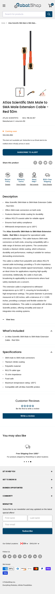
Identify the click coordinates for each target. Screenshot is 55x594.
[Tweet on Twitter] (45, 163)
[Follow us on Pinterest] (20, 556)
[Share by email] (50, 163)
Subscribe (27, 531)
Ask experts (34, 184)
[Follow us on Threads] (40, 556)
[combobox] (24, 14)
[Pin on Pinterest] (40, 163)
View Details (20, 184)
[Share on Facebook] (35, 163)
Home (3, 23)
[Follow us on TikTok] (30, 556)
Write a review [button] (28, 416)
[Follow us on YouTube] (25, 556)
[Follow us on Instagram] (15, 556)
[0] (50, 5)
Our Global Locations (10, 543)
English (34, 543)
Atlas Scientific (10, 118)
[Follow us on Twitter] (9, 556)
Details (7, 184)
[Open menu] (4, 6)
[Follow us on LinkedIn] (35, 556)
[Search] (49, 14)
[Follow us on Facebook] (4, 556)
